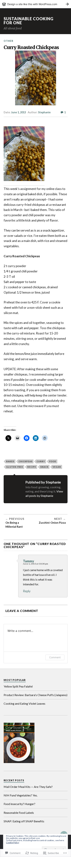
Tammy (28, 561)
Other (8, 40)
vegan (57, 467)
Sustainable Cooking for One (28, 20)
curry (41, 461)
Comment (55, 657)
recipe (31, 467)
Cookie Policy (12, 842)
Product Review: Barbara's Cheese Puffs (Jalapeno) (35, 695)
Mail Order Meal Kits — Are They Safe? (28, 786)
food (52, 461)
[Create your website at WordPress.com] (35, 4)
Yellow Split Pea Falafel (18, 686)
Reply (27, 591)
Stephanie (44, 112)
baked (10, 461)
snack (44, 467)
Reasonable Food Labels (19, 812)
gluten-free (14, 467)
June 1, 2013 (18, 112)
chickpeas (25, 461)
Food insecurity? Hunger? (19, 804)
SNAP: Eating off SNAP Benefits (24, 821)
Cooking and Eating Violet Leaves (24, 703)
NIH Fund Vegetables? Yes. (21, 795)
